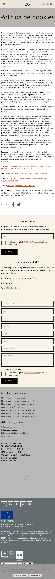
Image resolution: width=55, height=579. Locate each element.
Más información (35, 575)
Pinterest (23, 504)
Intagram (29, 504)
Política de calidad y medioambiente (14, 433)
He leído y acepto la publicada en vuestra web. (29, 243)
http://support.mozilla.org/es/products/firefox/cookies (29, 173)
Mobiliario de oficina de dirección (13, 398)
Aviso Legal (5, 436)
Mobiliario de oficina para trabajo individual (17, 401)
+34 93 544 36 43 (14, 449)
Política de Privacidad (32, 242)
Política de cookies (8, 427)
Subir (27, 479)
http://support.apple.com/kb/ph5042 (21, 186)
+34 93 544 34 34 (13, 446)
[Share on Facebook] (13, 204)
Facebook (4, 504)
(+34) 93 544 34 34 (11, 288)
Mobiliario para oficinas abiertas (13, 407)
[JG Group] (27, 5)
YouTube (16, 504)
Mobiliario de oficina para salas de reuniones (18, 410)
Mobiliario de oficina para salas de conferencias (19, 416)
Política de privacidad (9, 430)
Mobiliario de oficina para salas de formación (18, 413)
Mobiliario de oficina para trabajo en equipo (17, 404)
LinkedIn (10, 504)
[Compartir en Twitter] (18, 204)
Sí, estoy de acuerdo (20, 575)
